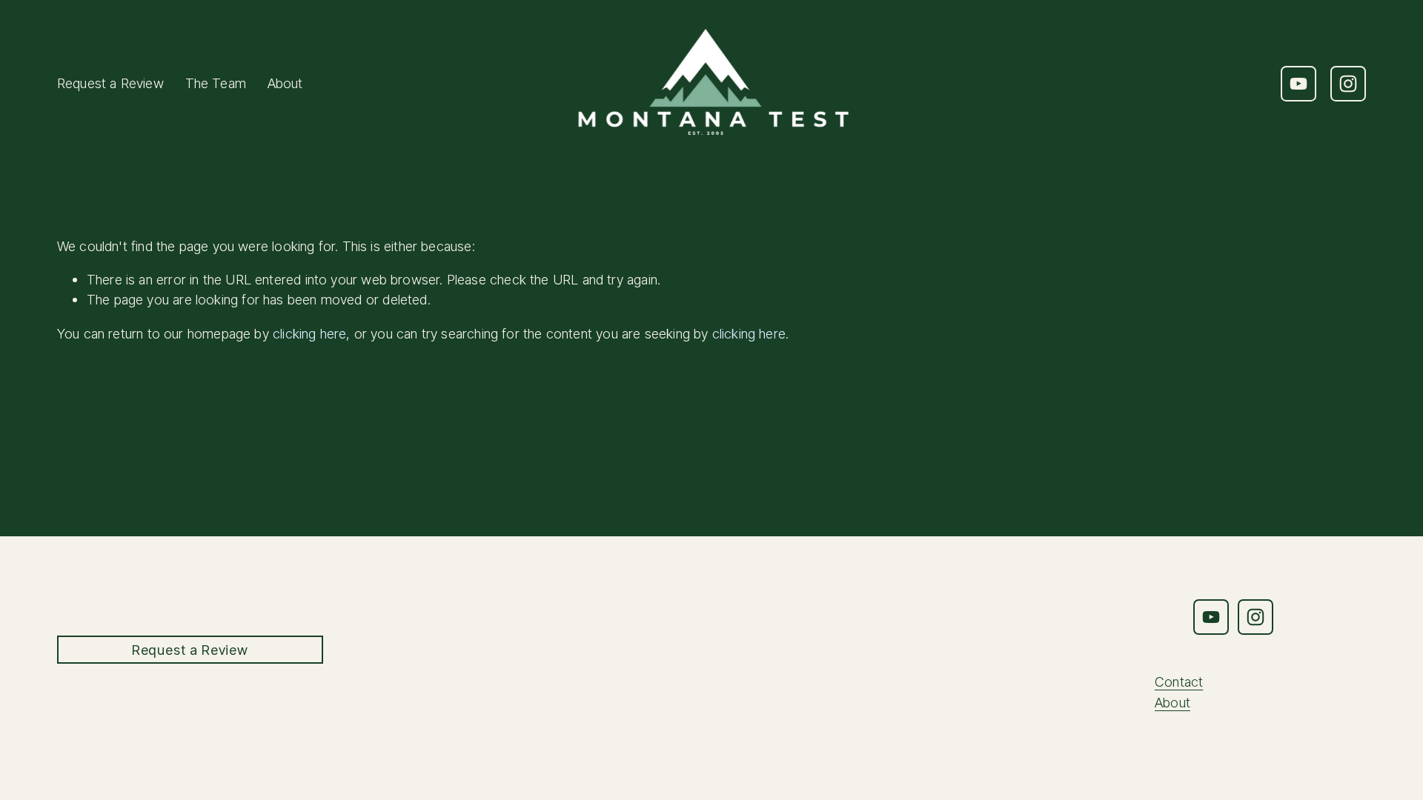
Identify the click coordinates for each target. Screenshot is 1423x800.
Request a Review (110, 83)
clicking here (309, 333)
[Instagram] (1348, 83)
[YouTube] (1298, 83)
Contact (1179, 681)
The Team (215, 83)
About (285, 83)
